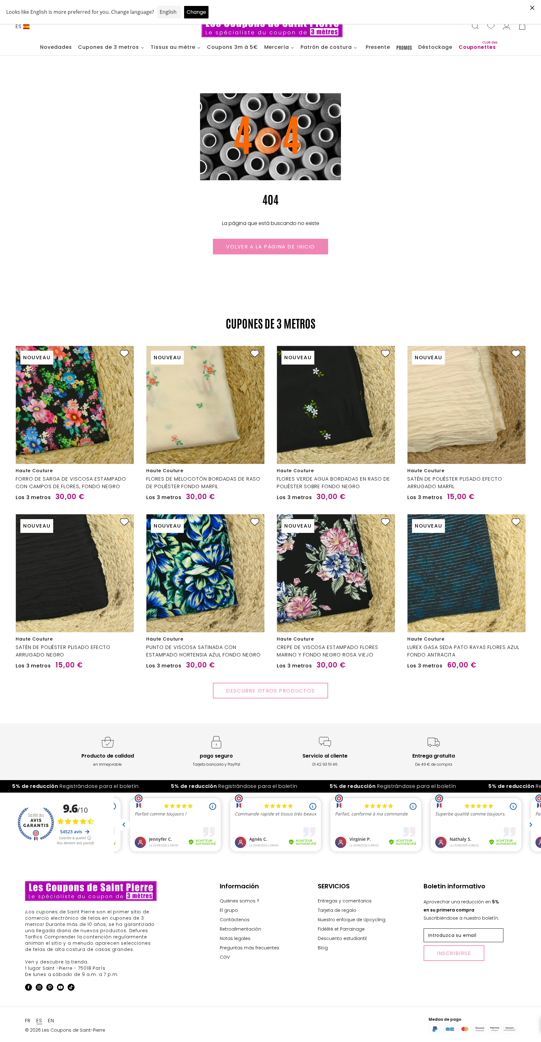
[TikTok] (71, 988)
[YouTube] (60, 988)
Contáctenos (235, 920)
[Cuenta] (506, 26)
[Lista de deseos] (491, 26)
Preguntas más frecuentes (249, 948)
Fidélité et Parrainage (341, 929)
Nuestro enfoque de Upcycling (351, 920)
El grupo (229, 910)
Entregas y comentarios (345, 901)
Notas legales (235, 938)
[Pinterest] (49, 988)
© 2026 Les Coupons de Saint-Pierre (65, 1030)
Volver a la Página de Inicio (270, 246)
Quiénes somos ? (239, 901)
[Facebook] (28, 988)
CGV (225, 957)
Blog (323, 948)
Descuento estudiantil (342, 938)
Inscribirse (454, 953)
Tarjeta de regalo (337, 910)
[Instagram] (39, 988)
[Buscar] (475, 26)
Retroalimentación (240, 929)
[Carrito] (522, 26)
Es (19, 26)
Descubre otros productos (270, 690)
